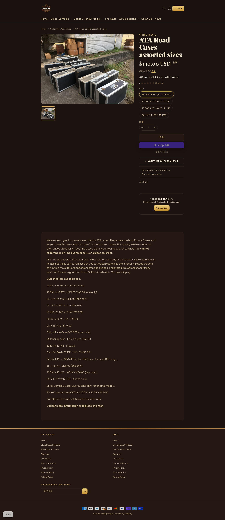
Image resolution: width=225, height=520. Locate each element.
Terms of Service (48, 463)
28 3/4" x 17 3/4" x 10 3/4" (156, 94)
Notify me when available (162, 161)
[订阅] (85, 491)
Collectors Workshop (60, 29)
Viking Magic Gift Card (50, 445)
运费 (153, 71)
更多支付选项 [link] (162, 151)
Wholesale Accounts (50, 449)
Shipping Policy (47, 472)
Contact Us (46, 458)
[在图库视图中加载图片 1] (48, 113)
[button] (61, 19)
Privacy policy (47, 468)
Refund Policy (47, 477)
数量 (141, 122)
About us (45, 454)
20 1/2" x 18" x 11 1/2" (154, 115)
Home (44, 29)
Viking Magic (107, 513)
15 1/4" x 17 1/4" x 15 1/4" (156, 108)
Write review (161, 208)
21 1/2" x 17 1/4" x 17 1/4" (156, 101)
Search (44, 440)
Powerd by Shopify (123, 513)
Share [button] (145, 182)
